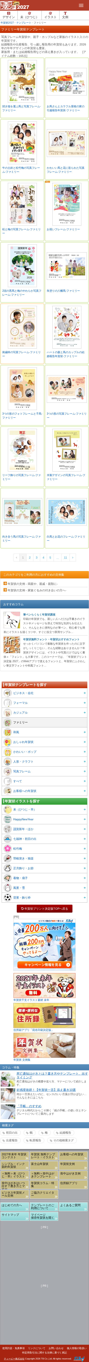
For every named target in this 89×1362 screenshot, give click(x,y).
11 (65, 557)
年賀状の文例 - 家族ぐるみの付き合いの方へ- (37, 590)
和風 (16, 732)
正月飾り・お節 (23, 868)
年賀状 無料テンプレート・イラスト (43, 1156)
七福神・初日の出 (24, 838)
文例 (65, 17)
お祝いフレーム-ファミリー (63, 229)
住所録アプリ (69, 1183)
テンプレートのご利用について (42, 1206)
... (57, 557)
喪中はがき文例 (70, 1173)
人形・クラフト (23, 761)
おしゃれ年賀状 (23, 742)
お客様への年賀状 (24, 791)
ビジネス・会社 (23, 693)
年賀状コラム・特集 (42, 1184)
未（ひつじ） (29, 17)
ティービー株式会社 (14, 1358)
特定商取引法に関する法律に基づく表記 (44, 1352)
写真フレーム (22, 771)
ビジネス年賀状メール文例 (13, 1194)
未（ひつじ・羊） (24, 809)
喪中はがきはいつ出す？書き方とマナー (13, 1185)
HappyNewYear (23, 819)
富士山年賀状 (39, 1164)
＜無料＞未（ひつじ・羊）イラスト (13, 1175)
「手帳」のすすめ (29, 1106)
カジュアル (20, 712)
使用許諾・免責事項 (13, 1348)
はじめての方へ (12, 1205)
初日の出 (12, 1132)
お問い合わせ (56, 1348)
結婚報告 (65, 1132)
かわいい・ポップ (24, 751)
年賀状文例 (67, 1164)
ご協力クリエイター (42, 1194)
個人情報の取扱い (77, 1348)
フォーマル (20, 702)
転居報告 (35, 1140)
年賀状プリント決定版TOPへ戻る (44, 908)
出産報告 (12, 1140)
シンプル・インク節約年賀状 (13, 1165)
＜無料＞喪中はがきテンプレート (42, 1175)
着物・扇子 (20, 878)
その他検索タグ (63, 1140)
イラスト (50, 17)
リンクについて (36, 1348)
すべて (17, 781)
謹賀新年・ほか (23, 829)
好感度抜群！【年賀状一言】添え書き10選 (46, 1090)
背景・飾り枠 (22, 897)
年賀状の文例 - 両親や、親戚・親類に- (33, 583)
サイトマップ (10, 1214)
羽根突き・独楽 (23, 858)
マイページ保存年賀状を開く (42, 1216)
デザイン (8, 17)
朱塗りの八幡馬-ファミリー (63, 290)
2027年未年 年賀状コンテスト (14, 1156)
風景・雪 (19, 887)
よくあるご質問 (70, 1205)
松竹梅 (17, 848)
